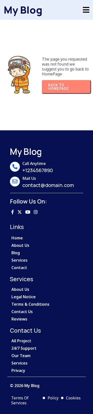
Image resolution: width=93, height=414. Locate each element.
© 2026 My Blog (24, 385)
